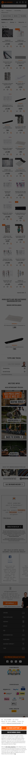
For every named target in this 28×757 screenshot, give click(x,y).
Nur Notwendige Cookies (14, 732)
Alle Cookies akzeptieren (13, 728)
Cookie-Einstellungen (13, 723)
